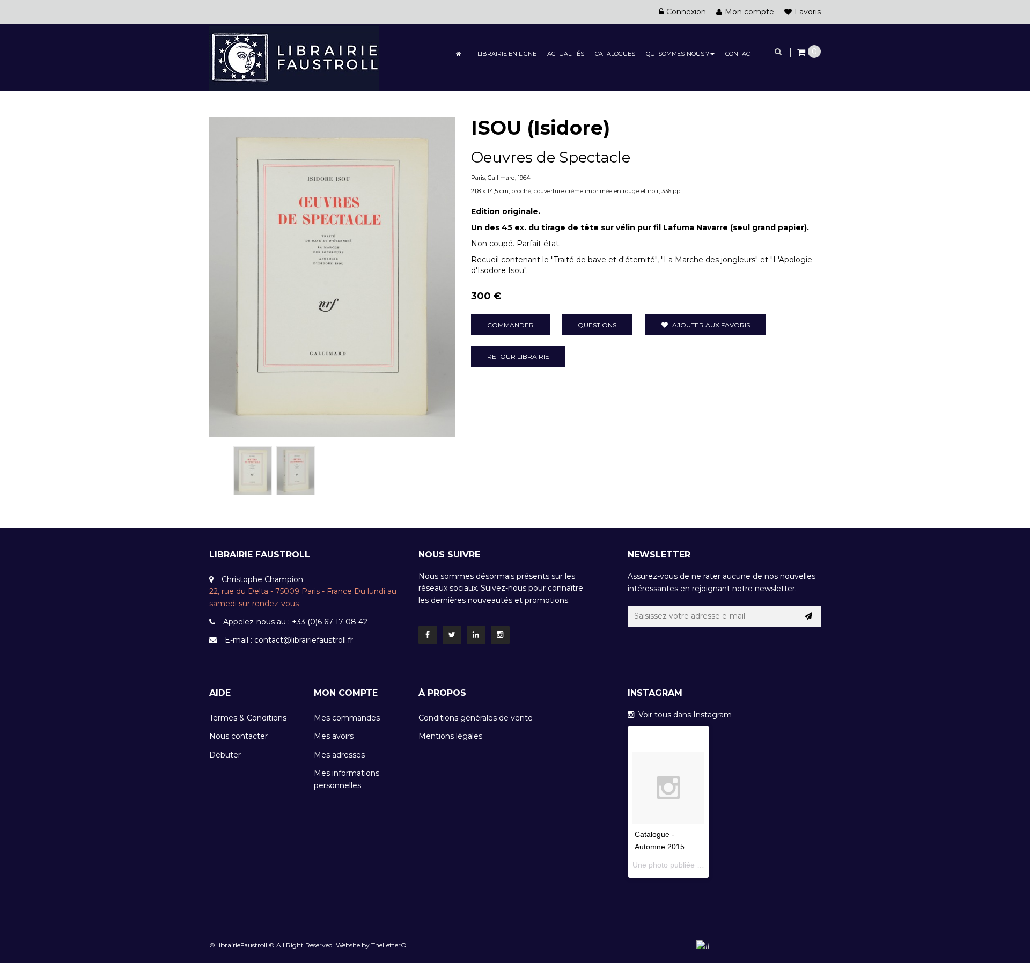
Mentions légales (450, 736)
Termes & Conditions (247, 718)
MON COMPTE (346, 693)
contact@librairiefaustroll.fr (303, 640)
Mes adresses (339, 755)
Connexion (686, 12)
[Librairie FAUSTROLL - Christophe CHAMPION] (294, 57)
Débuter (225, 755)
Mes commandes (347, 718)
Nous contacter (238, 736)
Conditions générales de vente (475, 718)
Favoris (807, 12)
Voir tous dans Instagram (683, 714)
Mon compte (749, 12)
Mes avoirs (334, 736)
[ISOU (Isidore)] (252, 470)
